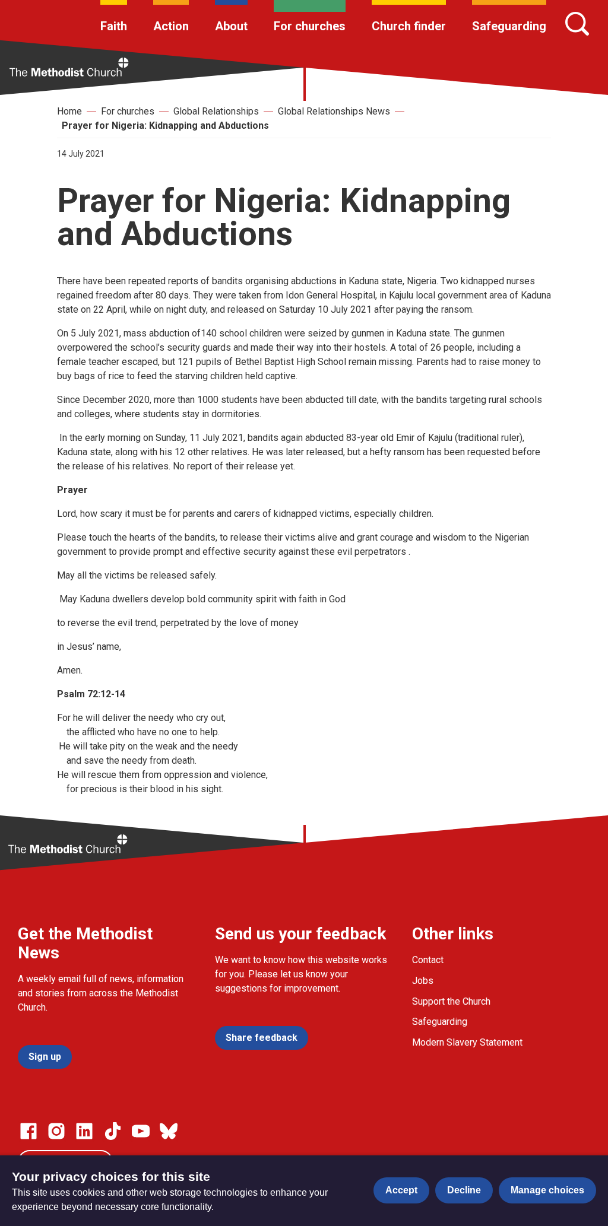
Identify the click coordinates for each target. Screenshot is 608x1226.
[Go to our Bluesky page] (168, 1131)
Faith (113, 26)
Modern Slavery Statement (467, 1042)
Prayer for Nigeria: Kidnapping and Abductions (165, 125)
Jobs (422, 980)
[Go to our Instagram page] (56, 1131)
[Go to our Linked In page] (84, 1131)
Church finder (409, 26)
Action (171, 26)
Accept (401, 1190)
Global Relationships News (334, 111)
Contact (428, 959)
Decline (464, 1190)
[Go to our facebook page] (28, 1131)
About (231, 26)
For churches (310, 26)
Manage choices (547, 1190)
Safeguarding (509, 26)
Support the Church (451, 1001)
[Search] (577, 24)
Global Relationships (216, 111)
